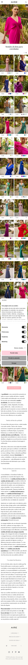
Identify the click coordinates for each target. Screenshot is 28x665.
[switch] (24, 332)
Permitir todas (14, 353)
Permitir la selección (14, 358)
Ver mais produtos (14, 388)
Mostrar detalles (18, 348)
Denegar (14, 363)
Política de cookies (19, 658)
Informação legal (19, 657)
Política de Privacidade (10, 658)
